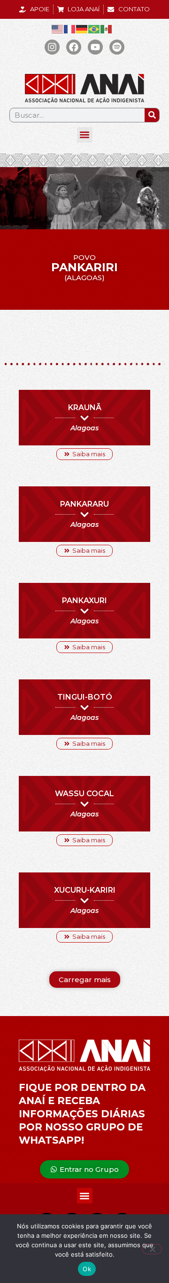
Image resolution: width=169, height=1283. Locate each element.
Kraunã (84, 407)
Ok (87, 1269)
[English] (58, 28)
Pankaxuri (84, 600)
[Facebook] (73, 47)
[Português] (94, 28)
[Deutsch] (82, 28)
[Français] (70, 28)
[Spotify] (116, 47)
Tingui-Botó (84, 697)
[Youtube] (95, 47)
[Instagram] (52, 47)
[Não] (152, 1249)
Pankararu (84, 504)
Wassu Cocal (84, 793)
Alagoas (84, 428)
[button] (84, 135)
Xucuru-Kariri (84, 890)
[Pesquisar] (152, 115)
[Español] (106, 28)
